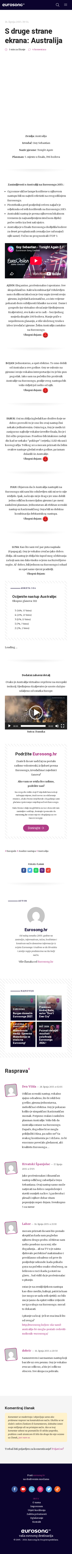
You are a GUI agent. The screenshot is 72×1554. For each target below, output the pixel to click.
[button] (36, 713)
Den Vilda (29, 1086)
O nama (37, 1502)
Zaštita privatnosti (37, 1514)
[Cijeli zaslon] (62, 726)
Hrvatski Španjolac (36, 1164)
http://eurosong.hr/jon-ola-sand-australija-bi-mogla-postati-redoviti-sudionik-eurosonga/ (44, 1329)
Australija (43, 851)
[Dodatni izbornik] (65, 5)
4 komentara (39, 49)
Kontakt (36, 1522)
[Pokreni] (9, 726)
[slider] (33, 726)
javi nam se (24, 1437)
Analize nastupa (27, 851)
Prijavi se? (58, 1449)
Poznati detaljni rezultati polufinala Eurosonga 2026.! (48, 1036)
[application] (36, 712)
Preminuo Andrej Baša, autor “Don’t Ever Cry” (46, 1012)
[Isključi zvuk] (57, 726)
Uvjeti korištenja (36, 1510)
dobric (26, 1350)
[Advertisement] (36, 92)
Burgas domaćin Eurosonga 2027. (23, 1015)
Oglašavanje (36, 1518)
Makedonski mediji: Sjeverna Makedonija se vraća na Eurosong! (22, 1036)
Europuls (11, 851)
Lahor (26, 1224)
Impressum (36, 1506)
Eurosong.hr (45, 961)
